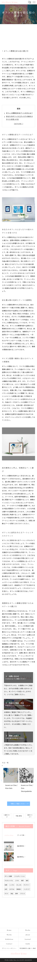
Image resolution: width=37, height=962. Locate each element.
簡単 (16, 893)
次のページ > (30, 816)
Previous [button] (1, 780)
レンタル (11, 885)
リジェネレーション (19, 876)
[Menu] (34, 2)
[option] (11, 782)
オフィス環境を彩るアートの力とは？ (19, 113)
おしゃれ (19, 885)
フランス (22, 893)
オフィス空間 (8, 876)
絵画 (6, 885)
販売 (27, 880)
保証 (12, 893)
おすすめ (11, 889)
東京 (22, 880)
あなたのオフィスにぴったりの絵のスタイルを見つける (19, 117)
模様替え (19, 889)
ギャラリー (27, 885)
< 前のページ (7, 816)
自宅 (6, 889)
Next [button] (35, 780)
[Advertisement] (18, 35)
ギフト (6, 893)
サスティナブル (9, 880)
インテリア (27, 889)
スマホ (17, 880)
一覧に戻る (18, 816)
